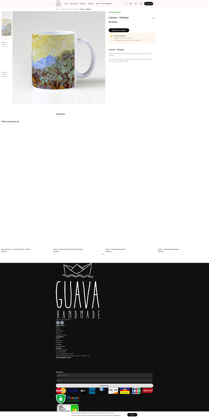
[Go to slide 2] (104, 254)
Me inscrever (104, 385)
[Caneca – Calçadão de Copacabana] (183, 186)
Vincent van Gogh (72, 9)
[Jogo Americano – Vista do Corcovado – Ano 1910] (26, 186)
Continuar (132, 414)
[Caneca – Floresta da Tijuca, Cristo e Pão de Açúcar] (78, 186)
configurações (116, 415)
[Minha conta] (140, 3)
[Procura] (126, 3)
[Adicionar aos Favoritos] (153, 18)
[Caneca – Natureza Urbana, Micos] (130, 186)
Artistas (63, 9)
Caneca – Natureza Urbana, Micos (115, 249)
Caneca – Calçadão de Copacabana (168, 249)
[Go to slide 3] (106, 254)
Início (57, 9)
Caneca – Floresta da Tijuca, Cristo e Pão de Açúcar (68, 249)
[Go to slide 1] (102, 254)
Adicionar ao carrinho (119, 30)
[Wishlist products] (135, 3)
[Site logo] (58, 3)
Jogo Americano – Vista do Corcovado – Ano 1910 (15, 249)
